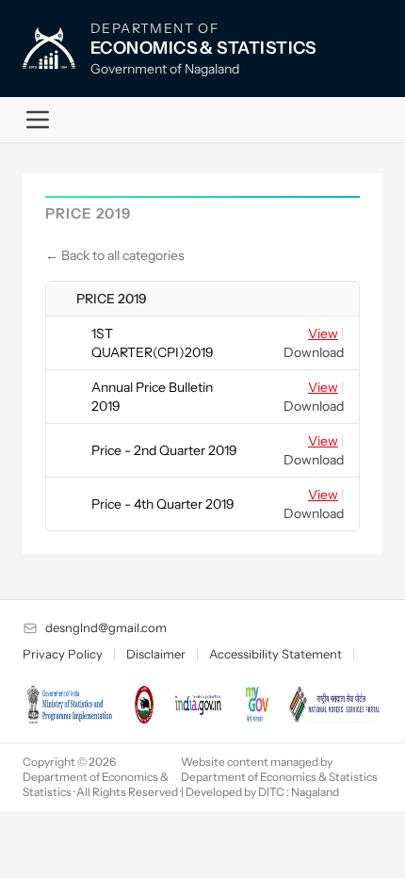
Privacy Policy (63, 653)
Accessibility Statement (275, 653)
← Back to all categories (115, 255)
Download (314, 352)
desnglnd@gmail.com (106, 627)
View (323, 333)
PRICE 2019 (111, 298)
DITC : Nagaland (298, 792)
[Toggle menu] (38, 120)
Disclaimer (156, 653)
